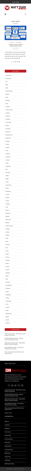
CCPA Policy (7, 460)
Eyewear (8, 141)
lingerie (7, 210)
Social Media (18, 42)
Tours (7, 304)
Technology (8, 301)
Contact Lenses (9, 109)
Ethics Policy (7, 442)
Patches (8, 244)
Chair (7, 103)
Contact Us (7, 424)
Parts (7, 238)
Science (7, 266)
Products (8, 260)
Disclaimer (7, 428)
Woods (7, 319)
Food (7, 150)
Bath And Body (9, 91)
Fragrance (8, 156)
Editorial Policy (8, 446)
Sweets (7, 298)
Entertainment (9, 134)
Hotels (7, 188)
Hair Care (8, 172)
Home (7, 182)
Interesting (8, 191)
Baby (7, 84)
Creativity (12, 42)
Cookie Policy (8, 456)
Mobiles (7, 216)
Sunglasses (8, 294)
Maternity (8, 213)
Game (7, 163)
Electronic (8, 131)
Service (7, 269)
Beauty (7, 94)
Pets (7, 247)
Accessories (8, 75)
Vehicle (7, 307)
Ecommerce (8, 122)
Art (6, 81)
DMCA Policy (7, 453)
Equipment (8, 138)
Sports (7, 291)
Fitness (7, 144)
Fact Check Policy (9, 439)
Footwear (8, 153)
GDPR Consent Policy (9, 463)
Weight (7, 316)
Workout (8, 323)
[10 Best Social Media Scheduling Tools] (15, 33)
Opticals (7, 229)
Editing (7, 125)
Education (8, 128)
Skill (7, 279)
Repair (7, 263)
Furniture (8, 160)
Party (7, 241)
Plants (7, 254)
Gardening (8, 166)
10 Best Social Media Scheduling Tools (15, 45)
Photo (7, 251)
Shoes (7, 276)
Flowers (7, 147)
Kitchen (7, 197)
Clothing (8, 106)
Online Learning (9, 225)
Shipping (8, 272)
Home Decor (8, 185)
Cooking (7, 113)
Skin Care (8, 282)
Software (8, 288)
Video (7, 310)
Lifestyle (8, 203)
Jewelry (7, 194)
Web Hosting (8, 313)
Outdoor (8, 232)
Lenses (7, 200)
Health (7, 175)
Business (8, 100)
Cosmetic (8, 116)
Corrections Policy (9, 449)
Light (7, 207)
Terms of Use (8, 432)
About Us (7, 421)
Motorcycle (8, 219)
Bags (7, 87)
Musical (7, 222)
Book (7, 97)
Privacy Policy (8, 435)
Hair (7, 169)
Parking (7, 235)
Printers (7, 257)
